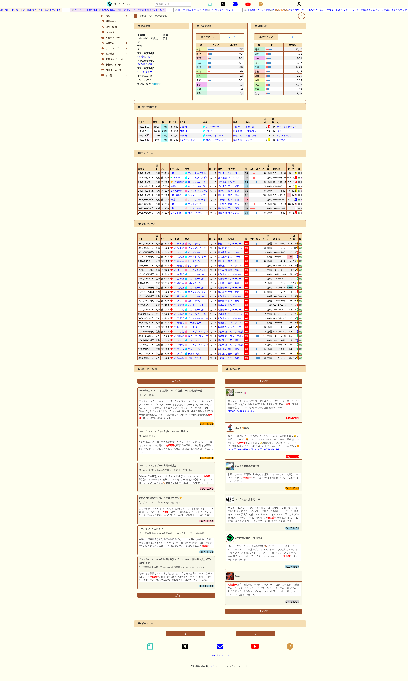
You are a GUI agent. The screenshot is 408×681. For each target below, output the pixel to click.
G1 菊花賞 (179, 296)
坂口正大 (222, 340)
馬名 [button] (205, 122)
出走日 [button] (141, 122)
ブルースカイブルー (198, 173)
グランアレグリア (197, 247)
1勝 (172, 173)
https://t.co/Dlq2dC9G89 (241, 411)
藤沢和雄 (222, 247)
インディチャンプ (197, 252)
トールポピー (194, 322)
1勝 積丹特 (176, 195)
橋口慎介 (222, 208)
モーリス (281, 139)
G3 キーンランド (188, 139)
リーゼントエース (215, 135)
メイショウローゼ (197, 199)
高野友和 (222, 269)
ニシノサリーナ (196, 208)
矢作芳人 (237, 135)
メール (224, 666)
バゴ (279, 131)
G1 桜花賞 (179, 261)
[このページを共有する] (301, 15)
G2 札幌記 (179, 182)
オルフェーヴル (196, 274)
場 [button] (201, 45)
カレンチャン (194, 283)
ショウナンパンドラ (198, 269)
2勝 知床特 (176, 190)
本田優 (237, 126)
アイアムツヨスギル (198, 177)
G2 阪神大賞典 (144, 64)
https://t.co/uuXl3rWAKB (240, 449)
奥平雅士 (222, 177)
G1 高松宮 (179, 283)
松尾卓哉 (237, 131)
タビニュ (210, 131)
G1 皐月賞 (179, 309)
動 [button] (299, 168)
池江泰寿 (222, 274)
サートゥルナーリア (287, 126)
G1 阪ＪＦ (179, 327)
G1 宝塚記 (179, 278)
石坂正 (222, 265)
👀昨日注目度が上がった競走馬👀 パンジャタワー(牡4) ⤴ (193, 10)
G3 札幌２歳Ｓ (144, 56)
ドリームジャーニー (198, 313)
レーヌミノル (194, 261)
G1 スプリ (179, 300)
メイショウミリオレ (198, 190)
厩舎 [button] (235, 122)
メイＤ (176, 177)
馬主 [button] (247, 122)
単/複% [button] (234, 45)
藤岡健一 (222, 190)
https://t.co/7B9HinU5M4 (267, 449)
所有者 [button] (231, 168)
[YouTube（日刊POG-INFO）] (248, 4)
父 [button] (278, 122)
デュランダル (194, 340)
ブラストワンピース (198, 256)
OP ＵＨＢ (176, 212)
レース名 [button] (174, 168)
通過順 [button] (276, 168)
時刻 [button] (155, 122)
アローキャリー (196, 357)
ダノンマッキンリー (216, 139)
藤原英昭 (237, 139)
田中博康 (222, 182)
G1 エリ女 (179, 331)
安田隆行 (222, 283)
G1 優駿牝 (179, 265)
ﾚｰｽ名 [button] (183, 122)
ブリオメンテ (194, 204)
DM (212, 666)
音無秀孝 (222, 252)
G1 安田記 (179, 243)
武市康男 (222, 186)
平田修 (222, 173)
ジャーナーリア (213, 126)
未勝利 (183, 126)
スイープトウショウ (198, 331)
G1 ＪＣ (178, 269)
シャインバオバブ (197, 195)
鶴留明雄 (222, 331)
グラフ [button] (215, 45)
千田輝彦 (222, 204)
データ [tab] (232, 36)
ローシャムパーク (197, 182)
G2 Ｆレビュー (144, 71)
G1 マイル (179, 252)
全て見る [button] (176, 381)
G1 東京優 (179, 305)
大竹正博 (222, 256)
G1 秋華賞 (179, 344)
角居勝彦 (222, 322)
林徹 (222, 243)
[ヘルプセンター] (261, 4)
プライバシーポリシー (220, 655)
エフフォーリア (284, 135)
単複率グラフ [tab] (208, 36)
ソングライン (194, 243)
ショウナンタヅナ (197, 186)
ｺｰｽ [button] (174, 122)
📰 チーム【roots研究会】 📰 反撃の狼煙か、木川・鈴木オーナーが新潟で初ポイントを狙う (106, 10)
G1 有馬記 (179, 256)
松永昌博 (222, 291)
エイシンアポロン (197, 291)
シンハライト (194, 265)
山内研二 (222, 357)
